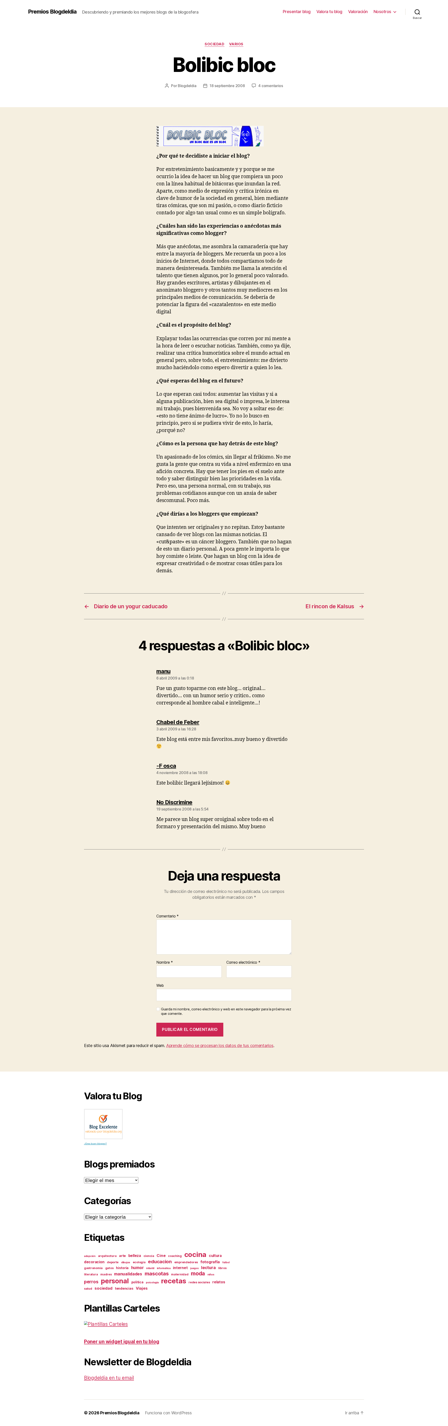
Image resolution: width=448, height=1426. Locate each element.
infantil (150, 1268)
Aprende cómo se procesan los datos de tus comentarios (219, 1045)
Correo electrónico (243, 962)
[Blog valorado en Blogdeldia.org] (103, 1124)
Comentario (167, 916)
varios (236, 44)
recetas (173, 1281)
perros (91, 1281)
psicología (152, 1282)
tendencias (124, 1288)
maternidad (179, 1274)
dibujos (125, 1262)
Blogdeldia (187, 85)
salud (88, 1288)
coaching (175, 1256)
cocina (195, 1254)
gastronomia (93, 1268)
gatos (109, 1268)
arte (122, 1256)
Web (160, 985)
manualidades (128, 1273)
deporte (113, 1262)
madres (106, 1274)
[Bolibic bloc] (224, 136)
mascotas (157, 1273)
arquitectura (107, 1256)
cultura (215, 1255)
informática (164, 1268)
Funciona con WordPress (168, 1412)
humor (137, 1267)
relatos (218, 1282)
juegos (194, 1268)
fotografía (210, 1262)
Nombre (164, 962)
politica (137, 1282)
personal (115, 1281)
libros (222, 1268)
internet (180, 1268)
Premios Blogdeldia (52, 11)
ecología (139, 1262)
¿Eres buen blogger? (95, 1143)
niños (210, 1274)
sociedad (214, 44)
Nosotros (382, 11)
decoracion (94, 1262)
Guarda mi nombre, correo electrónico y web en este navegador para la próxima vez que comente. (226, 1011)
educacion (160, 1261)
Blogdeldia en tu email (109, 1378)
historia (122, 1268)
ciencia (149, 1256)
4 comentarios (270, 85)
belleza (134, 1255)
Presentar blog (297, 11)
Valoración (358, 11)
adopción (89, 1256)
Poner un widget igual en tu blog (121, 1342)
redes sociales (199, 1282)
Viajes (141, 1288)
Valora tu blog (329, 11)
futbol (225, 1262)
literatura (91, 1274)
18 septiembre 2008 (227, 85)
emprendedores (186, 1262)
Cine (161, 1255)
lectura (208, 1267)
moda (198, 1273)
